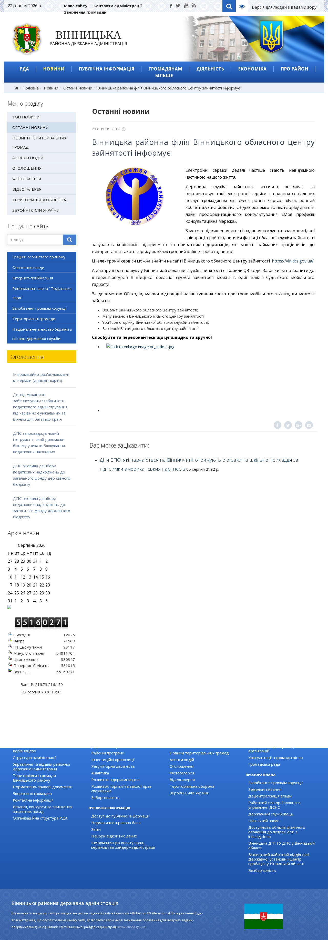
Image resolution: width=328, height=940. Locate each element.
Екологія (98, 739)
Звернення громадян (85, 12)
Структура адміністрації (34, 757)
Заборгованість (105, 797)
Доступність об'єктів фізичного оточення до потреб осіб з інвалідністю (276, 832)
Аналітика (100, 772)
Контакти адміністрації (118, 5)
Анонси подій (27, 157)
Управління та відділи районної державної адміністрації (41, 766)
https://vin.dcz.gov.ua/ (293, 261)
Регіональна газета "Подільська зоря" (41, 293)
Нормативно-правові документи (43, 786)
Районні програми (107, 752)
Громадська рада (264, 764)
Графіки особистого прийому (38, 256)
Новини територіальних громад (39, 142)
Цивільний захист (264, 820)
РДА (24, 69)
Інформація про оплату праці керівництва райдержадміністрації (123, 845)
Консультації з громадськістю (275, 757)
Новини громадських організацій (278, 739)
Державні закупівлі (108, 746)
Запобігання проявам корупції (39, 308)
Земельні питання (264, 789)
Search (229, 6)
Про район (294, 69)
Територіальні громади (33, 318)
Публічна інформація (106, 69)
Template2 (244, 6)
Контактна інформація (33, 800)
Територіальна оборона (39, 199)
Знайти (69, 240)
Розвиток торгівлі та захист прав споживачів (121, 788)
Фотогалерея (26, 178)
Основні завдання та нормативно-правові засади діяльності (44, 742)
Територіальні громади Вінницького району (34, 778)
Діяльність (210, 69)
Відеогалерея (27, 189)
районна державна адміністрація (88, 39)
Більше (164, 75)
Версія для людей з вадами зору (284, 7)
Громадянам (165, 69)
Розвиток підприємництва (115, 779)
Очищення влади (28, 267)
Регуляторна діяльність (113, 766)
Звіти (96, 829)
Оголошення (27, 168)
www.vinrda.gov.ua (132, 927)
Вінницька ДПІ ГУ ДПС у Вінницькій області (281, 845)
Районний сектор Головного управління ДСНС (274, 805)
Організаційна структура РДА (40, 818)
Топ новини (25, 116)
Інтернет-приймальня (32, 277)
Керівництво (24, 750)
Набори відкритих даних (114, 835)
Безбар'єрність (262, 870)
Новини (54, 69)
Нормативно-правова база (115, 822)
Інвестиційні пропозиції (113, 759)
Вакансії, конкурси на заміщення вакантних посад (42, 809)
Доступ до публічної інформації (120, 815)
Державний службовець (270, 813)
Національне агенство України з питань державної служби (42, 334)
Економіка (252, 69)
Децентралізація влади (270, 796)
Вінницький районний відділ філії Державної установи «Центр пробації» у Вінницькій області (278, 859)
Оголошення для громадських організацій (276, 748)
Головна (31, 87)
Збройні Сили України (35, 210)
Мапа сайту (75, 5)
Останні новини (77, 87)
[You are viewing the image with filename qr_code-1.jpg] (208, 374)
